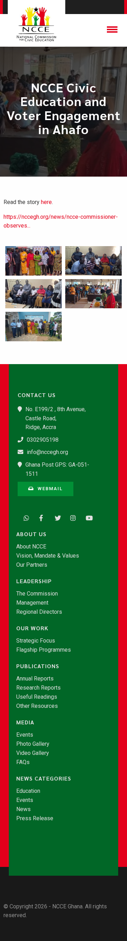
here (46, 202)
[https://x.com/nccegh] (55, 517)
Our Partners (31, 565)
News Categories (43, 778)
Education (28, 791)
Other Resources (37, 706)
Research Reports (38, 688)
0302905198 (43, 439)
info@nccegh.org (47, 452)
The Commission (37, 594)
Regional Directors (39, 612)
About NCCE (31, 547)
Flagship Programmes (43, 650)
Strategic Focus (35, 641)
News (23, 809)
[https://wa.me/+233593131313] (24, 517)
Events (24, 735)
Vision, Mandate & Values (47, 556)
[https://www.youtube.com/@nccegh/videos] (86, 517)
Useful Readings (36, 697)
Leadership (34, 581)
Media (25, 722)
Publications (37, 666)
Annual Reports (35, 679)
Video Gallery (32, 753)
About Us (31, 534)
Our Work (32, 628)
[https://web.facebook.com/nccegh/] (40, 517)
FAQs (23, 762)
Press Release (34, 818)
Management (32, 603)
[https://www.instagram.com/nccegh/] (71, 517)
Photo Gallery (32, 744)
